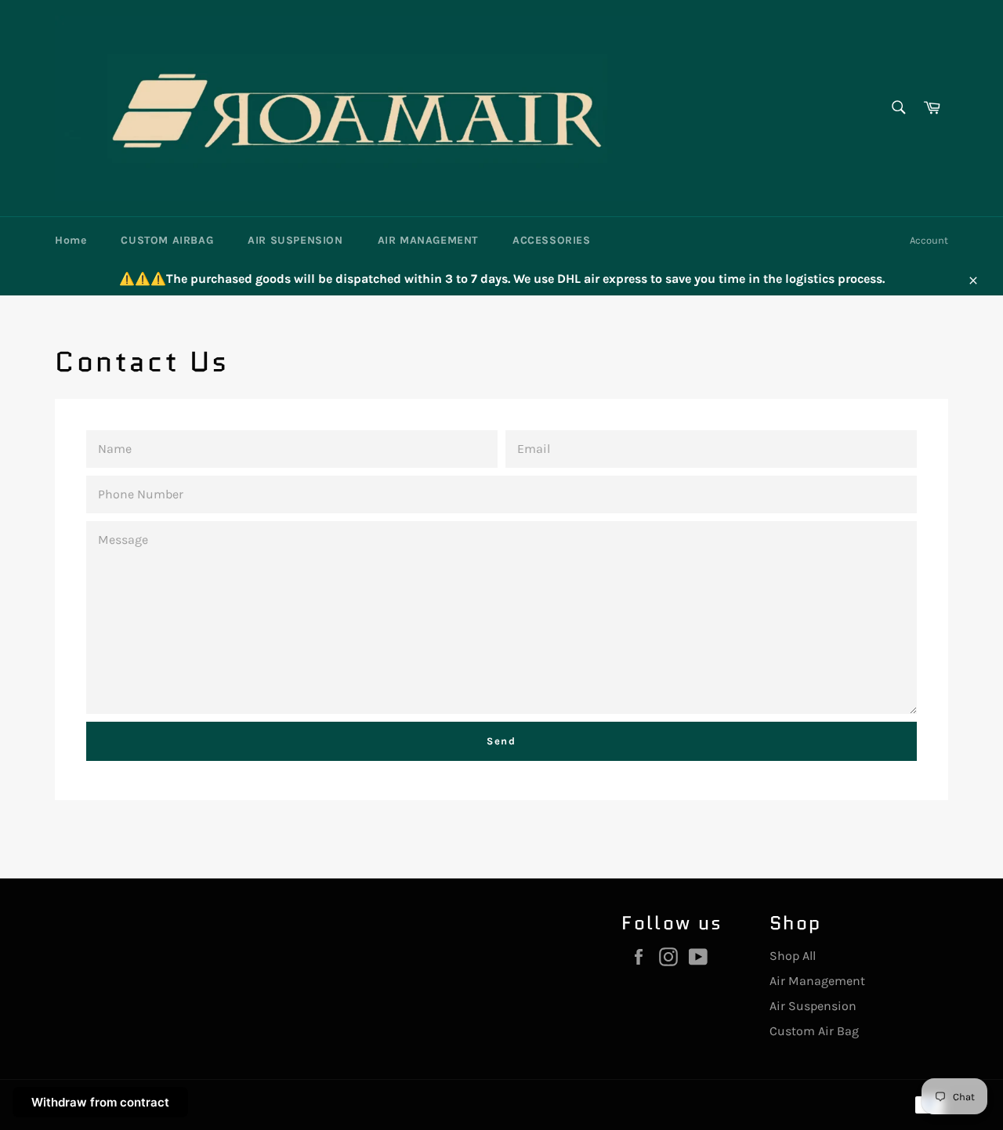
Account (929, 240)
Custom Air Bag (814, 1030)
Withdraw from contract (100, 1102)
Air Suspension (812, 1005)
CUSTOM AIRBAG (167, 240)
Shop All (792, 955)
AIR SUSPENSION (295, 240)
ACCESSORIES (551, 240)
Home (70, 240)
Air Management (817, 980)
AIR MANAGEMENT (428, 240)
